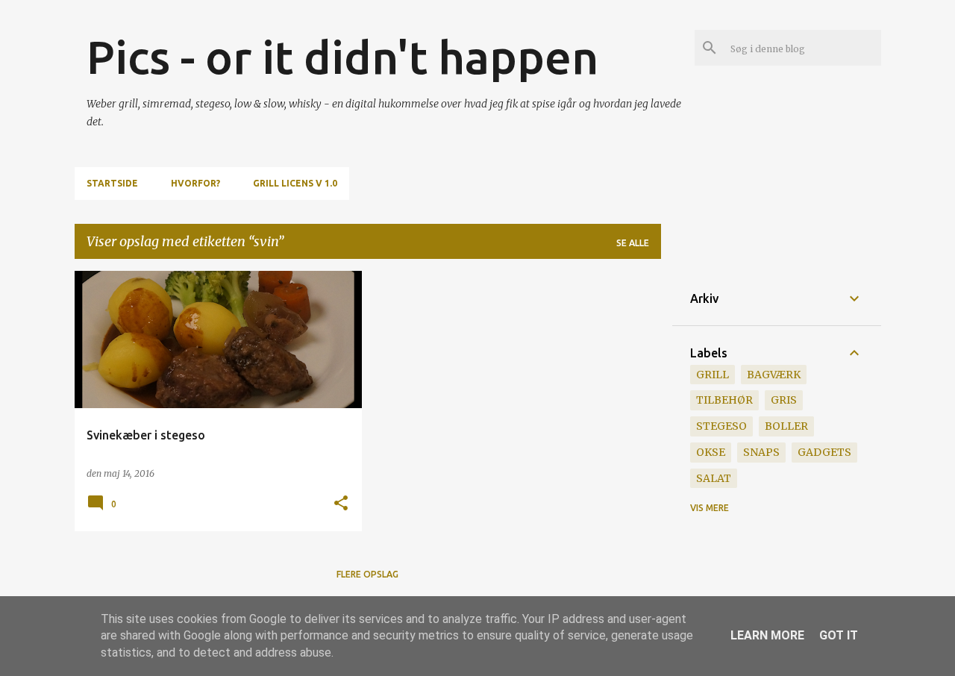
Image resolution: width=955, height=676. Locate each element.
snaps (761, 452)
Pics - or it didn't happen (342, 57)
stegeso (721, 426)
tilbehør (724, 400)
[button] (341, 504)
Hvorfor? (195, 183)
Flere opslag (367, 574)
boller (786, 426)
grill (712, 374)
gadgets (824, 452)
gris (784, 400)
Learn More (767, 635)
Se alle (632, 243)
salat (713, 478)
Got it (838, 635)
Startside (112, 183)
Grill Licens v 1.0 (295, 183)
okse (710, 452)
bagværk (774, 374)
